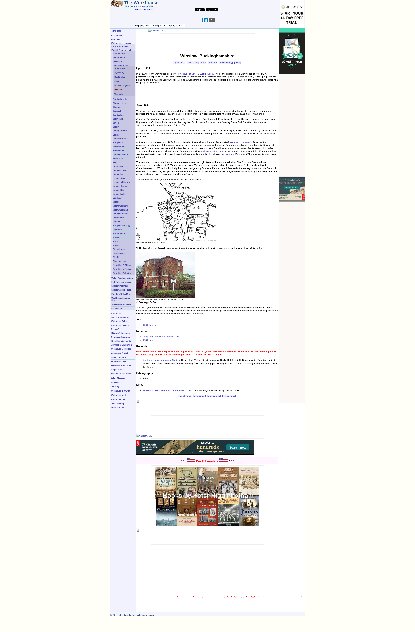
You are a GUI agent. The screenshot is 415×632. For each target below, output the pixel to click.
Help (137, 25)
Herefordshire (119, 147)
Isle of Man (118, 158)
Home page (116, 31)
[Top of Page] (185, 396)
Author (181, 25)
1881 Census (149, 325)
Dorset (116, 127)
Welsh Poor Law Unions (122, 278)
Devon (116, 123)
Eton (116, 81)
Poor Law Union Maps (121, 294)
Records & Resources (121, 365)
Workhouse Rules (119, 321)
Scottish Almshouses (121, 290)
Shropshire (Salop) (121, 225)
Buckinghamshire (121, 65)
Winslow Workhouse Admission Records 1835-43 (168, 390)
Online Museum (118, 378)
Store (155, 25)
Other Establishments (121, 341)
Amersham (119, 68)
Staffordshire (119, 233)
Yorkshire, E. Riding (122, 265)
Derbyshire (118, 119)
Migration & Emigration (121, 345)
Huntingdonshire (120, 154)
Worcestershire (120, 261)
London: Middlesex (121, 182)
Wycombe (119, 94)
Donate (162, 25)
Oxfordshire (118, 218)
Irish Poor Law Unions (121, 282)
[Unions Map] (214, 396)
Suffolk (116, 237)
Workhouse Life (118, 313)
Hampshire (118, 143)
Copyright (172, 25)
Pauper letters (117, 369)
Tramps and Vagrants (120, 337)
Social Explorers (118, 357)
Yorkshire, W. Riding (122, 273)
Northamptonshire (121, 206)
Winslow (118, 90)
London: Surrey (120, 186)
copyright (241, 597)
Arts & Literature (118, 361)
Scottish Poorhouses (121, 286)
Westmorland (119, 253)
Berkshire (117, 61)
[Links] (237, 62)
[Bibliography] (226, 62)
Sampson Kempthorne (241, 142)
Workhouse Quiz (118, 399)
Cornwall (117, 111)
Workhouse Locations (121, 43)
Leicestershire (119, 170)
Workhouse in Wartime (121, 391)
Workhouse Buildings (120, 325)
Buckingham (120, 77)
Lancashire (118, 166)
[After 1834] (193, 62)
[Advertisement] (292, 126)
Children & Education (120, 333)
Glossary (115, 386)
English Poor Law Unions (122, 50)
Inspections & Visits (120, 353)
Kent (115, 162)
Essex (116, 135)
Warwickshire (119, 249)
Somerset (117, 230)
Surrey (116, 241)
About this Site (117, 408)
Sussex (116, 245)
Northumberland (120, 210)
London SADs (119, 194)
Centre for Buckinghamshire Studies (161, 360)
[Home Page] (229, 396)
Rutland (116, 222)
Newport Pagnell (122, 85)
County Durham (120, 131)
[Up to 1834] (179, 62)
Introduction (116, 35)
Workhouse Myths (119, 395)
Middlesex (117, 198)
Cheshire (117, 107)
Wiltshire (117, 257)
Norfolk (116, 202)
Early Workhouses (119, 46)
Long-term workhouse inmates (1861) (162, 336)
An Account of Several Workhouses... (196, 73)
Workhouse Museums (121, 374)
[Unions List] (199, 396)
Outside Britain (118, 308)
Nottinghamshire (120, 214)
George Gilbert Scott (213, 151)
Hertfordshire (119, 150)
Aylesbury (119, 73)
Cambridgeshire (120, 99)
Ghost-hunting (117, 404)
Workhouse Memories (121, 349)
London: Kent (119, 178)
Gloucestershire (120, 139)
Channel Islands (120, 103)
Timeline (115, 382)
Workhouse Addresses (122, 304)
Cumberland (118, 115)
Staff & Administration (121, 317)
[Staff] (203, 62)
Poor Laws (115, 39)
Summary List (119, 53)
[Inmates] (212, 62)
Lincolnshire (118, 174)
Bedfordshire (119, 57)
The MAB (115, 329)
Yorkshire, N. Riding (122, 269)
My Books (146, 25)
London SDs (118, 190)
